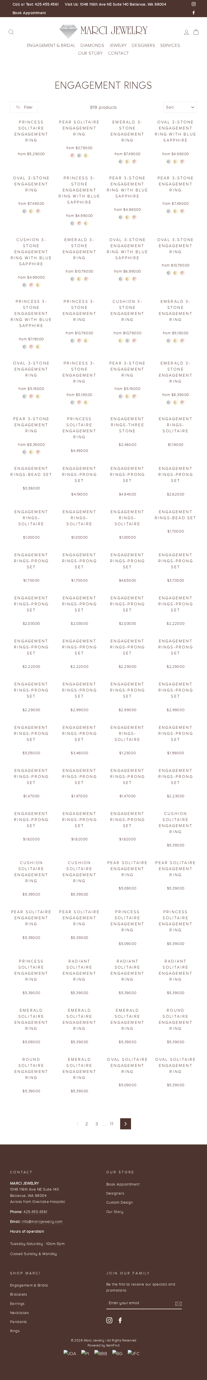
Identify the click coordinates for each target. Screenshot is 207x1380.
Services (170, 45)
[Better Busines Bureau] (100, 1353)
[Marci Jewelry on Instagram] (109, 1320)
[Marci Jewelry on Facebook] (120, 1320)
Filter (28, 107)
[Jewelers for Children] (134, 1353)
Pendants (18, 1322)
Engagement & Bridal (51, 45)
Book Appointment (29, 13)
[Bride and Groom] (117, 1353)
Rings (15, 1331)
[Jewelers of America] (70, 1353)
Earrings (17, 1303)
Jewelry (118, 45)
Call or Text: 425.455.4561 (36, 4)
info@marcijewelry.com (42, 1221)
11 (111, 1123)
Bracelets (18, 1294)
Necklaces (19, 1312)
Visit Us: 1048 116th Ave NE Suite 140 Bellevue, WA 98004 (115, 4)
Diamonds (92, 45)
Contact (118, 53)
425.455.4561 (35, 1211)
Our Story (90, 53)
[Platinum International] (85, 1353)
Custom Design (119, 1202)
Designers (143, 45)
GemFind (112, 1345)
